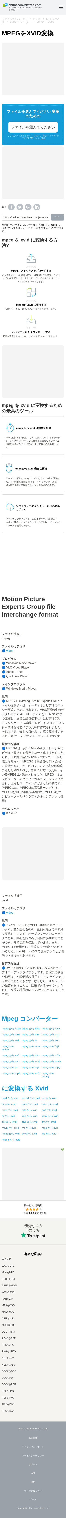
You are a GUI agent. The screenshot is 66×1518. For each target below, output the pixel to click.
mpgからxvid (50, 1127)
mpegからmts (30, 1034)
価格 (33, 1482)
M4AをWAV (8, 1312)
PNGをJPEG (9, 1351)
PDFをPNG (8, 1397)
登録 (43, 138)
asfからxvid (9, 1121)
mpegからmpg (51, 1067)
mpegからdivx (31, 1055)
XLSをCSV (8, 1358)
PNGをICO (8, 1410)
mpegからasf (10, 1055)
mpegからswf (10, 1040)
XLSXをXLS (8, 1364)
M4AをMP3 (8, 1272)
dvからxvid (49, 1121)
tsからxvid (8, 1115)
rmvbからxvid (10, 1127)
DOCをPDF (8, 1378)
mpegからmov (11, 1034)
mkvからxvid (50, 1104)
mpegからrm (10, 1067)
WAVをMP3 (8, 1266)
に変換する (25, 1088)
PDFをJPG (8, 1391)
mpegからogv (30, 1067)
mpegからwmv (31, 1046)
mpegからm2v (51, 1055)
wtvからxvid (29, 1133)
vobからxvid (29, 1115)
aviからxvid (49, 1098)
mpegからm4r (11, 1061)
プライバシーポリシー (33, 1455)
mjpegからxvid (11, 1139)
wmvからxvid (50, 1115)
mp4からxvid (10, 1098)
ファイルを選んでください (33, 127)
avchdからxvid (31, 1098)
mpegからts (29, 1040)
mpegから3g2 (50, 1046)
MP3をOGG (8, 1305)
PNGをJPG (8, 1345)
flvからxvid (9, 1104)
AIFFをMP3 (8, 1318)
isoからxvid (49, 1133)
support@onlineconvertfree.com (33, 1508)
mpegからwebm (8, 1048)
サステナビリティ (33, 1490)
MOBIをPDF (8, 1325)
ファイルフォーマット (33, 1447)
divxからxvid (30, 1121)
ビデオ (37, 18)
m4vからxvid (30, 1104)
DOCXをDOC (9, 1371)
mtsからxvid (29, 1109)
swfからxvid (49, 1109)
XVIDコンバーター (20, 22)
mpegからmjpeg (48, 1075)
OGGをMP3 (8, 1331)
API (33, 1473)
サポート (33, 1464)
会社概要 (33, 1438)
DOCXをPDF (9, 1384)
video (9, 650)
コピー (57, 217)
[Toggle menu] (61, 7)
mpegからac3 (30, 1073)
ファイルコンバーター (14, 18)
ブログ (33, 1499)
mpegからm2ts (11, 1028)
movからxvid (10, 1109)
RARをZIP (7, 1298)
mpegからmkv (51, 1028)
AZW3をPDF (9, 1338)
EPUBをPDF (9, 1279)
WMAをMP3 (8, 1292)
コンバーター (30, 1018)
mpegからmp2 (11, 1073)
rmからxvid (29, 1127)
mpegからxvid (31, 1061)
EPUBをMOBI (9, 1285)
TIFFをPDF (8, 1404)
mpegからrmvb (51, 1061)
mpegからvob (50, 1040)
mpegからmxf (50, 1034)
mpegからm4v (31, 1028)
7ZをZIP (6, 1259)
